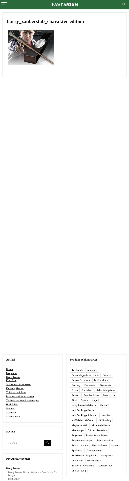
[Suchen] (47, 443)
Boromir (107, 375)
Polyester (77, 435)
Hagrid (95, 400)
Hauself (104, 405)
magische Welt (80, 425)
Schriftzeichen (80, 445)
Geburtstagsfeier (105, 390)
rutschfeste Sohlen (97, 435)
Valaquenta (107, 455)
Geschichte (109, 395)
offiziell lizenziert (97, 430)
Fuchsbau (87, 390)
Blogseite (11, 373)
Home (9, 369)
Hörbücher (12, 404)
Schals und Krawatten (18, 384)
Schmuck (11, 412)
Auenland (92, 370)
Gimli (74, 400)
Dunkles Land (101, 380)
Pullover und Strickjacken (20, 396)
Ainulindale (77, 370)
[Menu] (4, 4)
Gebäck (76, 395)
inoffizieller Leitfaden (83, 420)
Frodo (75, 390)
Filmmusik (105, 385)
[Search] (124, 4)
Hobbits (106, 415)
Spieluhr (115, 445)
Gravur (84, 400)
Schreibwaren (13, 416)
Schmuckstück (105, 440)
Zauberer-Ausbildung (83, 465)
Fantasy (76, 385)
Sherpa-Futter (99, 445)
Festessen (90, 385)
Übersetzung (79, 470)
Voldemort (77, 460)
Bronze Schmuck (81, 380)
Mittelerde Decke (101, 425)
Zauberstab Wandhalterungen (22, 400)
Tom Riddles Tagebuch (84, 455)
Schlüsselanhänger (82, 440)
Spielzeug (77, 450)
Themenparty (93, 450)
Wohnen (10, 408)
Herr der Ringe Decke (83, 410)
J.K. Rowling (104, 420)
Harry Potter (13, 377)
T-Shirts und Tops (16, 392)
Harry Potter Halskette (84, 405)
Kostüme (11, 380)
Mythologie (78, 430)
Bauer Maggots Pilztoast (85, 375)
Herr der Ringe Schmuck (85, 415)
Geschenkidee (91, 395)
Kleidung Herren (15, 388)
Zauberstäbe (105, 465)
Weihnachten (94, 460)
